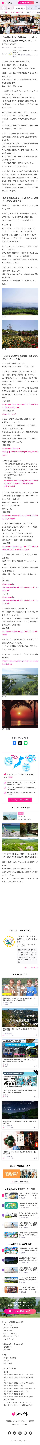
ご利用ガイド (7, 1347)
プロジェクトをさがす (10, 1328)
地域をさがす (7, 1330)
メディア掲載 (7, 1363)
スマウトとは (7, 1325)
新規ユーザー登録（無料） (20, 1311)
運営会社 (25, 1424)
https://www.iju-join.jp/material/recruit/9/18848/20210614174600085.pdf (20, 587)
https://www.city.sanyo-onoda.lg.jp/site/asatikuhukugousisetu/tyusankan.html (20, 451)
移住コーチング (8, 1339)
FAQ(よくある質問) (9, 1358)
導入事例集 (7, 1350)
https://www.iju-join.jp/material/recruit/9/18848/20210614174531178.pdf (20, 600)
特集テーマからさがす (10, 1333)
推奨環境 (31, 1421)
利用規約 (9, 1421)
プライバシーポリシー (20, 1421)
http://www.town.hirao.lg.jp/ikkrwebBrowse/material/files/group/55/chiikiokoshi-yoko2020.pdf (21, 483)
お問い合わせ (16, 1424)
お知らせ (6, 1360)
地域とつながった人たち (11, 1336)
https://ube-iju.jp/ (9, 414)
